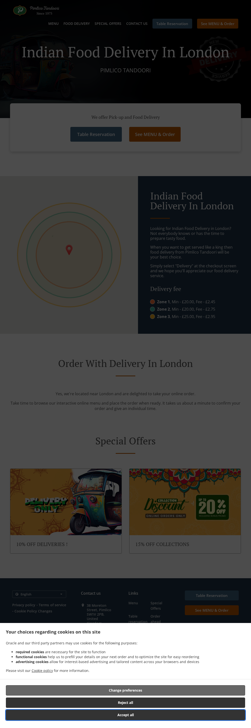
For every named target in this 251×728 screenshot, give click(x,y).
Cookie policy (42, 670)
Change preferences (125, 690)
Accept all (125, 715)
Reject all (125, 702)
